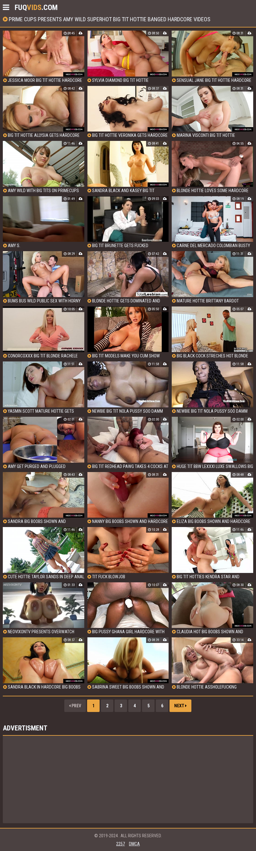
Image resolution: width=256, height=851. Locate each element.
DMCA (134, 843)
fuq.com (36, 7)
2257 (120, 843)
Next (179, 705)
